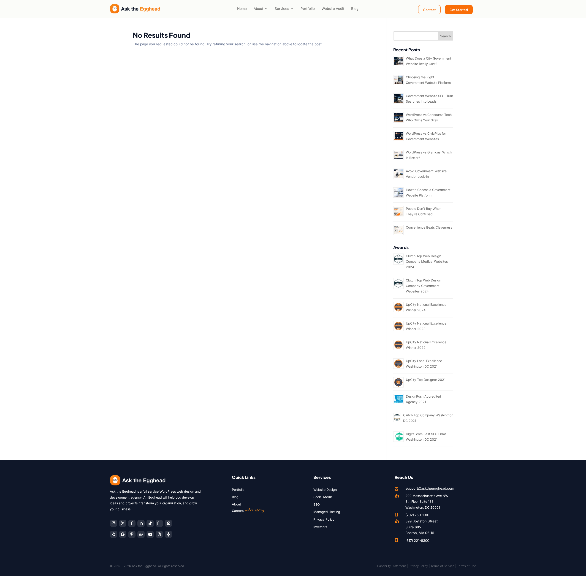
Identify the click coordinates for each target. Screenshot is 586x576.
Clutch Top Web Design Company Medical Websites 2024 (427, 261)
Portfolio (308, 8)
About (258, 8)
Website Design (325, 489)
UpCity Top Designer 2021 (425, 380)
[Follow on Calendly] (159, 523)
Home (242, 8)
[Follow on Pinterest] (132, 534)
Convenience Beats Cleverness (429, 227)
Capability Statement (391, 566)
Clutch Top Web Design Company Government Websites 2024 (423, 285)
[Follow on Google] (122, 534)
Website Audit (333, 8)
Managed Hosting (326, 512)
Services (282, 8)
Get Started (459, 10)
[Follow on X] (122, 523)
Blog (354, 8)
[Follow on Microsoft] (168, 523)
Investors (320, 527)
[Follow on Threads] (159, 534)
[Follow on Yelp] (113, 534)
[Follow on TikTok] (150, 523)
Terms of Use (466, 566)
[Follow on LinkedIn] (141, 523)
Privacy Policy (323, 519)
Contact (429, 10)
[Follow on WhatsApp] (141, 534)
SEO (316, 504)
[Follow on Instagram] (113, 523)
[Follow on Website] (168, 534)
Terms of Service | (444, 566)
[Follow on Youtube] (150, 534)
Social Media (323, 497)
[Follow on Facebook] (132, 523)
